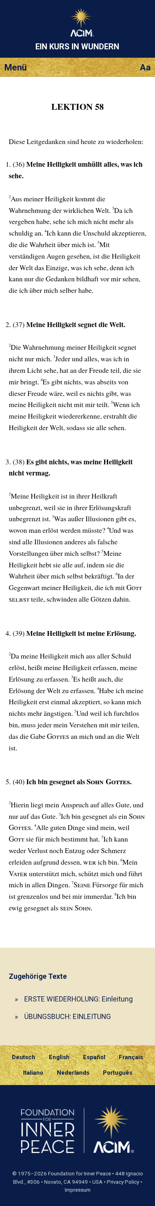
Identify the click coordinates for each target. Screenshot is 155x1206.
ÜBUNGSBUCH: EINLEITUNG (67, 1016)
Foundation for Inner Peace (79, 1174)
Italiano (33, 1072)
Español (94, 1057)
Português (117, 1072)
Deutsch (23, 1057)
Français (131, 1057)
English (59, 1057)
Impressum (78, 1190)
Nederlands (73, 1072)
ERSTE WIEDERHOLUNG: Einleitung (78, 999)
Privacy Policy (123, 1182)
